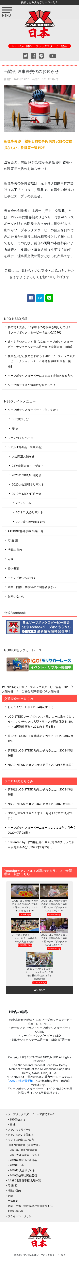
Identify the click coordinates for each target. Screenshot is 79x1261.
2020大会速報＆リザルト (28, 484)
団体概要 (13, 568)
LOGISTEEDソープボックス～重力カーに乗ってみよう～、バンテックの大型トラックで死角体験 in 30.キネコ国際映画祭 (41, 721)
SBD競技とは (20, 419)
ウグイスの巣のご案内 (21, 1139)
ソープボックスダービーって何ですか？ (33, 409)
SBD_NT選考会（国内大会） (26, 447)
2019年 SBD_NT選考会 (26, 493)
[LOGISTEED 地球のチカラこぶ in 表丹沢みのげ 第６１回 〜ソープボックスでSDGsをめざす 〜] (54, 925)
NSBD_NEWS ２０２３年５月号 (40, 764)
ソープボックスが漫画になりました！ (32, 385)
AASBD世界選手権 (21, 1080)
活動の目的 (15, 549)
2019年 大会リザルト (29, 512)
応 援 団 (13, 540)
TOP (37, 687)
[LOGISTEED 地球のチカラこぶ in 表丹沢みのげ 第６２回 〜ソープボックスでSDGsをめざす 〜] (54, 891)
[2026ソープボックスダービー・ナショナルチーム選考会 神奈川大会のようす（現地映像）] (39, 959)
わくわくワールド (30, 707)
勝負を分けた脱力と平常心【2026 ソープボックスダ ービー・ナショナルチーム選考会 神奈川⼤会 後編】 (41, 361)
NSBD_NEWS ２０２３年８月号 (40, 804)
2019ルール (23, 503)
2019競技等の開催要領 (30, 521)
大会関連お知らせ (23, 456)
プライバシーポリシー (21, 1216)
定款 (10, 559)
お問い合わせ (16, 596)
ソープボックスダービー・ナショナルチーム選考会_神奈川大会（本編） (25, 938)
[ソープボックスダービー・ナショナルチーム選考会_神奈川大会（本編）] (25, 925)
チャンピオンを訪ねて (22, 577)
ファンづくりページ (20, 437)
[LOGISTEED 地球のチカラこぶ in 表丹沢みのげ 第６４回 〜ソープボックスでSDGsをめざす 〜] (25, 891)
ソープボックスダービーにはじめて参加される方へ (40, 375)
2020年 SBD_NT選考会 (27, 475)
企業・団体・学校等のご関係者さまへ (32, 587)
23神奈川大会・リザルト (28, 465)
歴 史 (15, 428)
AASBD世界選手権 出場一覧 (25, 531)
